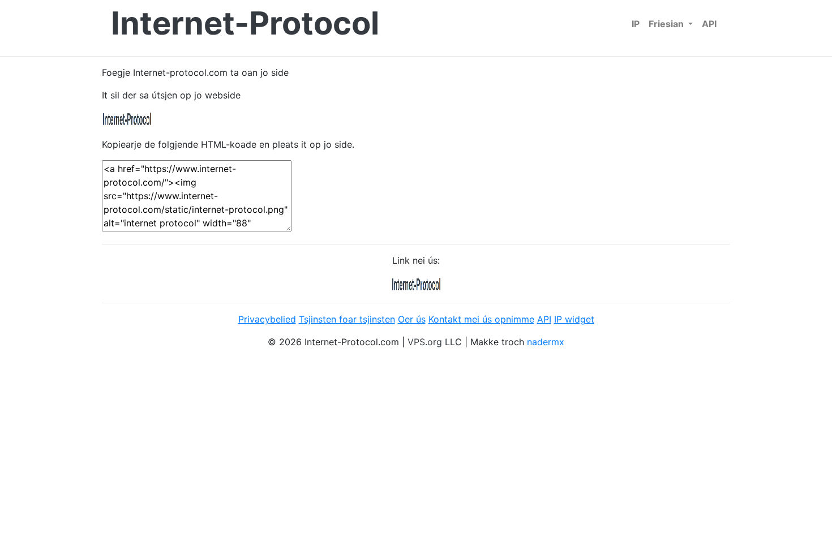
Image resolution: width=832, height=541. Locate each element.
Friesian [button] (667, 23)
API (709, 23)
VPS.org (425, 341)
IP (636, 23)
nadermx (545, 341)
